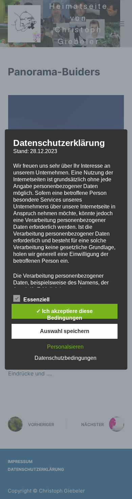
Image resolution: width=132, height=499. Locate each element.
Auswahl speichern (64, 331)
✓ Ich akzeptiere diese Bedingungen (64, 313)
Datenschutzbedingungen (65, 358)
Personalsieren (65, 347)
